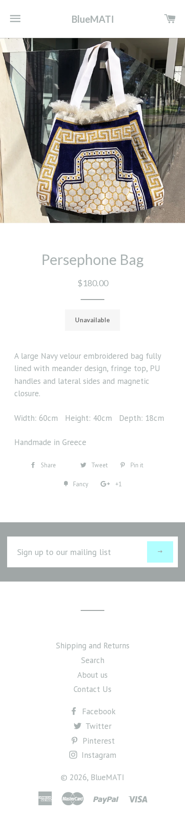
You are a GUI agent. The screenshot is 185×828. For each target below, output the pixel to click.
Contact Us (92, 689)
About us (92, 675)
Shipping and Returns (93, 645)
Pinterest (97, 741)
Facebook (98, 711)
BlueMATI (93, 19)
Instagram (97, 755)
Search (92, 660)
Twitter (97, 726)
